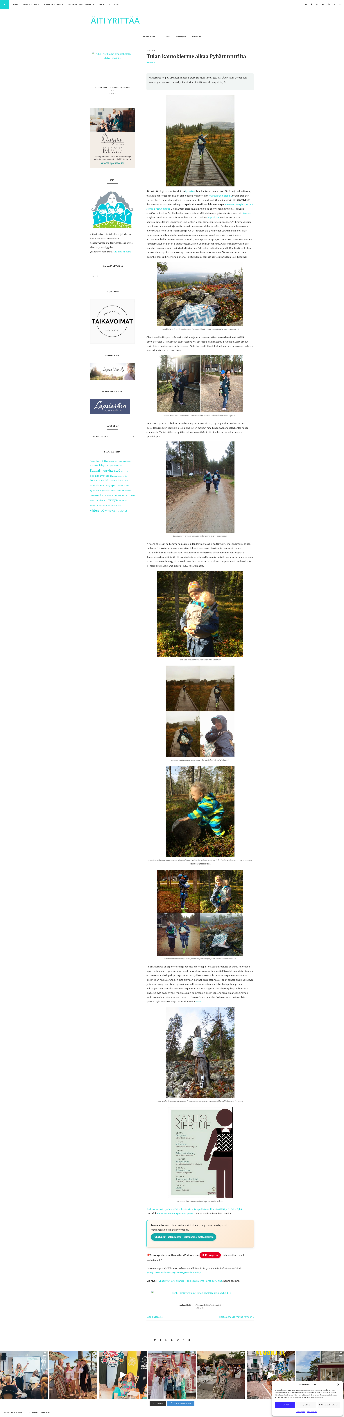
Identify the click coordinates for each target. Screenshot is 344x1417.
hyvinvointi (114, 466)
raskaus (119, 490)
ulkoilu (119, 500)
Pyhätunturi (105, 490)
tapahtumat (101, 500)
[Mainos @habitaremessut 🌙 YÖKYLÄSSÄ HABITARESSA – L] (24, 1375)
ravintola (93, 495)
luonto (126, 480)
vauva (124, 500)
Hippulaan (213, 217)
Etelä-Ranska (116, 461)
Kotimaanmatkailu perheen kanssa (175, 1213)
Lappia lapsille (196, 1209)
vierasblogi (117, 505)
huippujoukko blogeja (220, 195)
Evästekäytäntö (300, 1412)
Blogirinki (101, 461)
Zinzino (118, 511)
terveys (112, 500)
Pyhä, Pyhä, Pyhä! (233, 1209)
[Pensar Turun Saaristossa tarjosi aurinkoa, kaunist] (320, 1375)
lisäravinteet (111, 480)
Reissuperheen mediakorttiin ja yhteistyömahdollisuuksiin (173, 1272)
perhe (116, 485)
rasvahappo (127, 490)
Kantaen (247, 213)
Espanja (109, 461)
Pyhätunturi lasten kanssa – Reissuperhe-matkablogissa (183, 1237)
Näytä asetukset (328, 1405)
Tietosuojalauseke (312, 1412)
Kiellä (306, 1405)
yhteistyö (97, 510)
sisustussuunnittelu (127, 495)
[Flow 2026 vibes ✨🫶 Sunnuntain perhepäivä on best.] (172, 1375)
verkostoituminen (95, 505)
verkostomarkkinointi (107, 505)
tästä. (199, 1001)
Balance (93, 461)
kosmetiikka (125, 471)
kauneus (120, 465)
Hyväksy (285, 1405)
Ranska (112, 491)
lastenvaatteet (97, 480)
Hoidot (93, 465)
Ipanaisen (190, 191)
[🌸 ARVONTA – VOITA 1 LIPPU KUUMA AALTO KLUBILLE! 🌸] (123, 1375)
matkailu (94, 485)
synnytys (93, 500)
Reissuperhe (211, 1255)
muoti (102, 485)
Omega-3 (109, 486)
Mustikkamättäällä (214, 1209)
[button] (338, 1384)
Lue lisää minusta (122, 251)
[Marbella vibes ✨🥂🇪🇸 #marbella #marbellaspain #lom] (271, 1375)
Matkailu (150, 62)
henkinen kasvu (125, 461)
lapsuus (114, 476)
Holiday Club (102, 465)
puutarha (98, 490)
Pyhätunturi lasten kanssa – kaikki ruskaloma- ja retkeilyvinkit (190, 1280)
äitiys (124, 510)
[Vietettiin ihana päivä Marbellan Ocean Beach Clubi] (73, 1375)
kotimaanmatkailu (100, 475)
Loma (120, 480)
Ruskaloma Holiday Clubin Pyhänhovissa (167, 1209)
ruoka (99, 495)
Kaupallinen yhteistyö (105, 470)
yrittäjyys (110, 510)
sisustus (116, 495)
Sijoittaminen (107, 495)
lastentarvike (123, 476)
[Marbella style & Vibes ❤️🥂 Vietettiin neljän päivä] (221, 1375)
